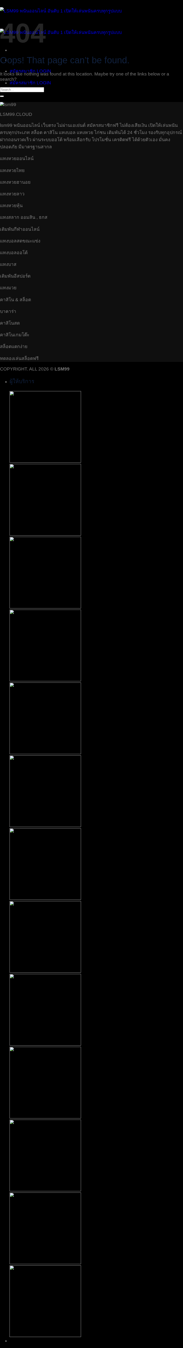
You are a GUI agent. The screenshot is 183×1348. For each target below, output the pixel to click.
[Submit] (2, 96)
